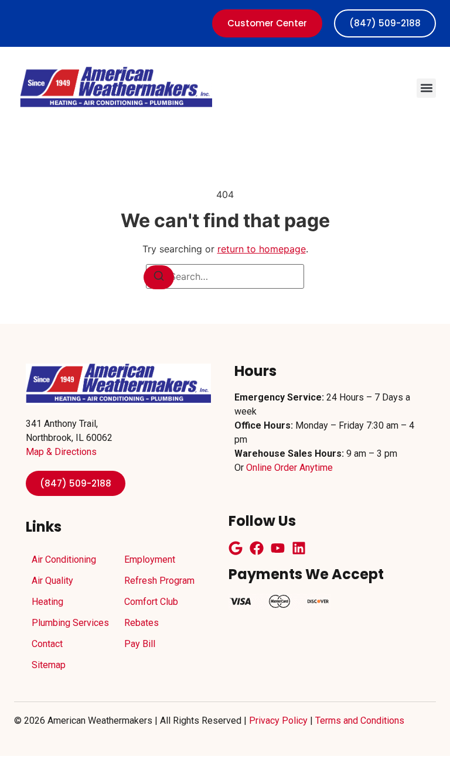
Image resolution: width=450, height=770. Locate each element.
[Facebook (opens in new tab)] (257, 548)
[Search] (159, 277)
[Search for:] (225, 276)
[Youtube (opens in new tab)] (278, 548)
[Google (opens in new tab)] (236, 548)
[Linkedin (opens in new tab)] (299, 548)
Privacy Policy (278, 720)
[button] (426, 88)
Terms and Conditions (359, 720)
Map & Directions (61, 451)
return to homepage (261, 249)
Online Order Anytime (289, 467)
